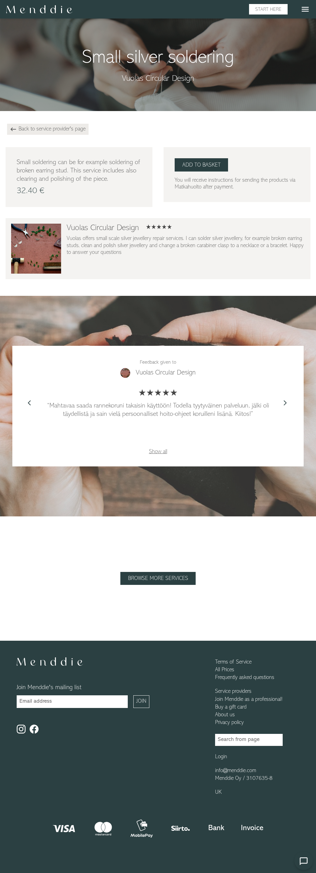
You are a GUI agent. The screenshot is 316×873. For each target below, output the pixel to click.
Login (221, 757)
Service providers (233, 691)
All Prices (224, 670)
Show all (158, 452)
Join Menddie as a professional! (249, 699)
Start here (268, 9)
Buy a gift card (231, 707)
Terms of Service (233, 662)
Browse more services (158, 578)
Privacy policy (229, 723)
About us (225, 715)
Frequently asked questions (244, 678)
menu (305, 9)
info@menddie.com (235, 771)
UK (218, 792)
